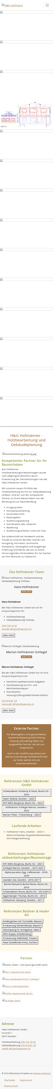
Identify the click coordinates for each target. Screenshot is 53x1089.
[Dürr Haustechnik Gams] (16, 972)
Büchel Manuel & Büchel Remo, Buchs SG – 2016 (26, 886)
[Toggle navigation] (47, 5)
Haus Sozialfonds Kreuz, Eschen (20, 942)
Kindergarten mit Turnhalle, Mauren (22, 921)
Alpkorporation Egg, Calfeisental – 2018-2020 (26, 874)
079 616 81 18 (9, 700)
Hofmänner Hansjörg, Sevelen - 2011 (23, 900)
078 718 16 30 (9, 625)
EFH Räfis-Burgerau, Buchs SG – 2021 (23, 863)
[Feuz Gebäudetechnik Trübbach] (21, 979)
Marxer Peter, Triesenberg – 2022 (21, 814)
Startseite (9, 1080)
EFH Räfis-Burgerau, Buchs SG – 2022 (23, 802)
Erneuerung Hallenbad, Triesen (20, 938)
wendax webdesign (42, 1073)
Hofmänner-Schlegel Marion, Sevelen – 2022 (27, 809)
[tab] (26, 635)
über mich (8, 635)
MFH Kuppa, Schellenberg (17, 933)
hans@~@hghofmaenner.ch (17, 628)
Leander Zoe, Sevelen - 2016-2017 (21, 879)
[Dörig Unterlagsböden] (16, 986)
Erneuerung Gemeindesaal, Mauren (22, 925)
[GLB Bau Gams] (11, 1000)
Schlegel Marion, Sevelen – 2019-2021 (23, 867)
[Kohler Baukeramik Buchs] (17, 993)
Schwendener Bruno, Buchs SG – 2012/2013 (26, 891)
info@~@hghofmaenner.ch (16, 1048)
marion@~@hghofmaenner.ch (18, 704)
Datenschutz (11, 1086)
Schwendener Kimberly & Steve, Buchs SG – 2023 (26, 793)
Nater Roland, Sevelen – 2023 (18, 798)
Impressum (26, 1080)
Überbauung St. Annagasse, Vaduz (21, 929)
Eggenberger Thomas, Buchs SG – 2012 (24, 895)
